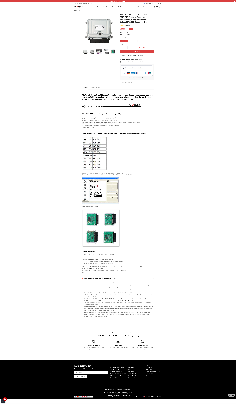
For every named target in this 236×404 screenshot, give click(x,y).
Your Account (131, 371)
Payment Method (132, 375)
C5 (92, 268)
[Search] (151, 7)
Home (93, 6)
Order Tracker (149, 367)
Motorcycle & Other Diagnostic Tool (118, 373)
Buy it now (137, 51)
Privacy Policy (149, 375)
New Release (113, 6)
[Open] (3, 401)
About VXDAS (131, 367)
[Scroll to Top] (233, 397)
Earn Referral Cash (132, 377)
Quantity (121, 44)
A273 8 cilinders (133, 40)
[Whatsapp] (88, 3)
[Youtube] (139, 396)
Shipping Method (132, 373)
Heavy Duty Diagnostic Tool (116, 371)
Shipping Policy (149, 369)
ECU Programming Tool (115, 375)
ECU (128, 32)
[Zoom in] (113, 15)
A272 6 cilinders (124, 40)
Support (126, 6)
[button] (159, 6)
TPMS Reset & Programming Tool (117, 367)
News (129, 369)
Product (98, 6)
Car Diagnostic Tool (114, 369)
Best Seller (120, 6)
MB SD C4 (89, 268)
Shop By (105, 6)
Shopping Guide (149, 373)
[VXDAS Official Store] (78, 7)
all (79, 10)
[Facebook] (91, 3)
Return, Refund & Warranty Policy (153, 371)
